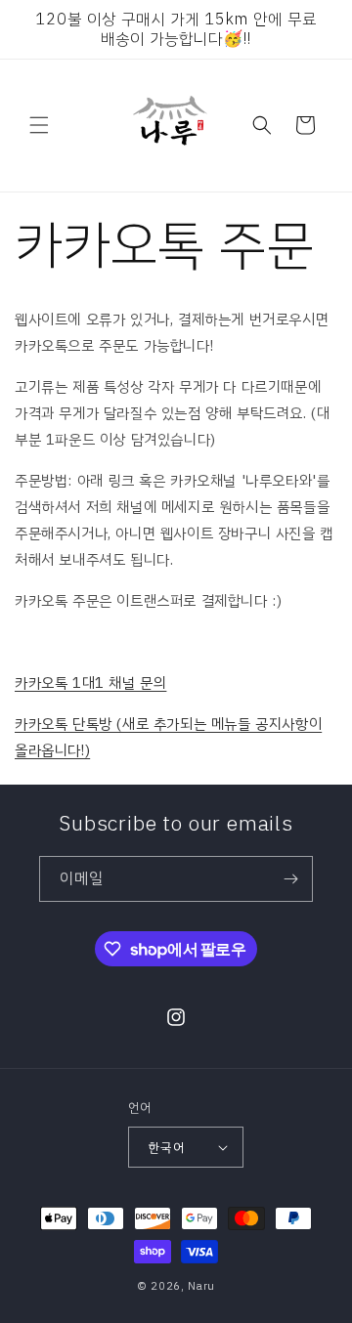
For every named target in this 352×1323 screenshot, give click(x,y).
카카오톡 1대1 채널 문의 (90, 683)
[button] (39, 125)
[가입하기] (290, 879)
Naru (201, 1286)
